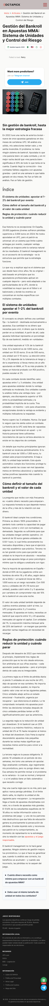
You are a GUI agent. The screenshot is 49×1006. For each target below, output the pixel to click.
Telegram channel (22, 75)
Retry (23, 57)
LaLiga (5, 965)
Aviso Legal (10, 981)
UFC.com (6, 955)
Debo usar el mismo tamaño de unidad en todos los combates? (22, 894)
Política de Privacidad (13, 978)
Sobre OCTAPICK (12, 975)
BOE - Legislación (9, 962)
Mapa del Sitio (11, 988)
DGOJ (5, 958)
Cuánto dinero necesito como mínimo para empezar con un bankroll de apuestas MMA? (24, 879)
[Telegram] (44, 988)
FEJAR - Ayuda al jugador (11, 928)
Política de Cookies (12, 985)
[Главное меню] (45, 4)
